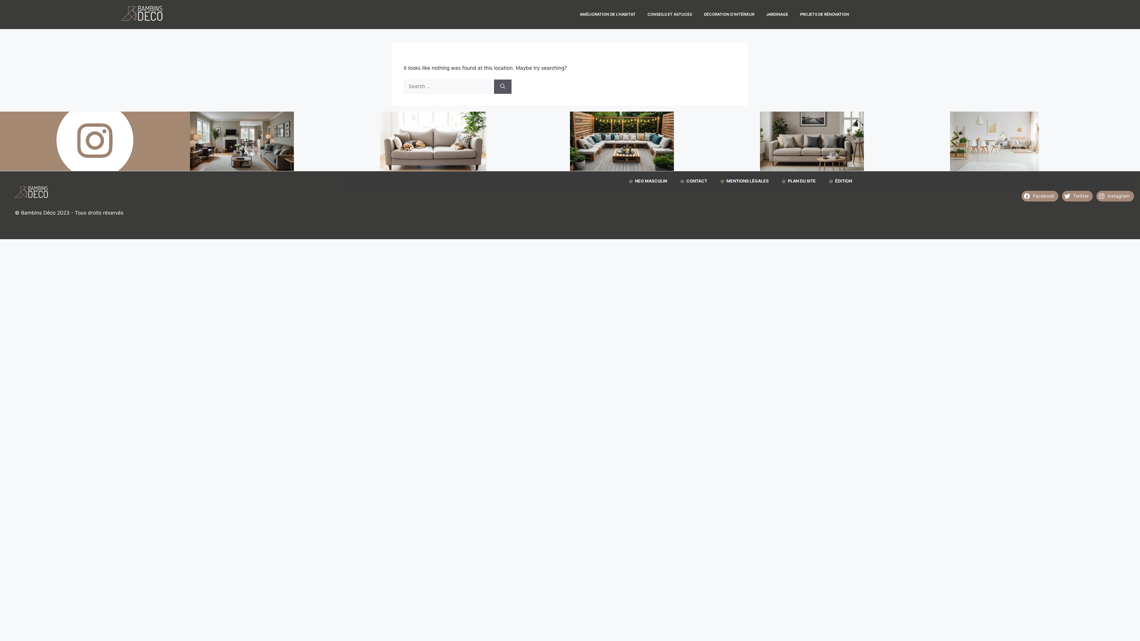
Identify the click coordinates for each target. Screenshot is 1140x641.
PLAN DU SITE (802, 180)
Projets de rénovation (824, 14)
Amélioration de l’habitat (608, 14)
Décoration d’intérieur (729, 14)
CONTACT (696, 180)
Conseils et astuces (669, 14)
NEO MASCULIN (651, 180)
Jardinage (777, 14)
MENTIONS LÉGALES (747, 180)
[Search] (503, 87)
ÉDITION (843, 180)
